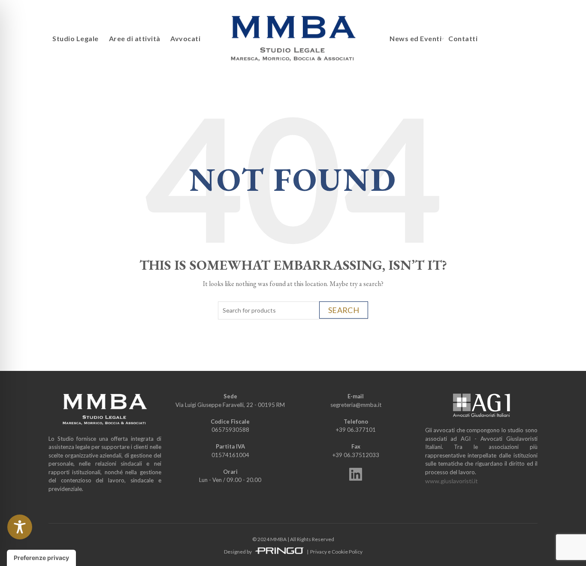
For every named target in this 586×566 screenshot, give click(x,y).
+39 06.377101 (356, 429)
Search (343, 310)
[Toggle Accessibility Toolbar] (19, 527)
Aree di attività (134, 38)
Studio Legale (75, 38)
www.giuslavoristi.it (451, 481)
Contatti (462, 38)
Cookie (340, 551)
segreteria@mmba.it (355, 404)
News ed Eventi (415, 38)
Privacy (318, 551)
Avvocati (185, 38)
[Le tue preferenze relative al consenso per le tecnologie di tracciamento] (41, 558)
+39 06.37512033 (355, 455)
